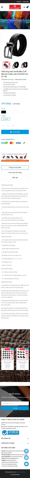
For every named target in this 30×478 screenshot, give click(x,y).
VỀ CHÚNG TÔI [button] (5, 438)
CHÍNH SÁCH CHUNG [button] (7, 443)
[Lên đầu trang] (25, 474)
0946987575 (10, 139)
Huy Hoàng (7, 364)
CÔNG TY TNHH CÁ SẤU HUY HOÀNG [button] (12, 419)
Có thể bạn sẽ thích (15, 343)
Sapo (18, 474)
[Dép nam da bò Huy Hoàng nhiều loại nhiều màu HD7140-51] (7, 354)
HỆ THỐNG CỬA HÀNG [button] (8, 447)
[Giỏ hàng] (27, 7)
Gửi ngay (15, 408)
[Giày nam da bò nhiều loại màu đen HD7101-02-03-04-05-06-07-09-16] (22, 354)
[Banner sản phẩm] (15, 157)
